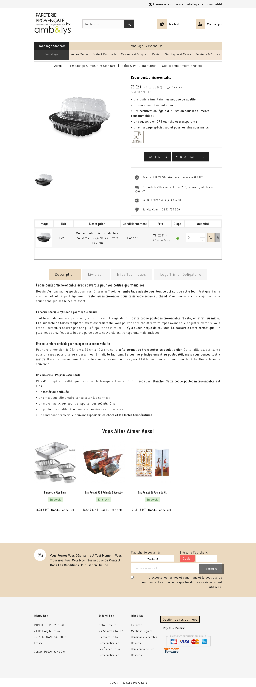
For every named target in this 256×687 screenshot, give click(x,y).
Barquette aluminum (55, 492)
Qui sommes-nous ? (111, 631)
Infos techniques (131, 274)
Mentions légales (142, 631)
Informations (41, 615)
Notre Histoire (107, 625)
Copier (187, 558)
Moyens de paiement (174, 628)
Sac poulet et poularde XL (152, 492)
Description (65, 274)
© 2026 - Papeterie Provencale (128, 682)
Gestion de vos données (180, 619)
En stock (177, 87)
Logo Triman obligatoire (180, 274)
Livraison (96, 274)
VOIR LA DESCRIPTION (190, 156)
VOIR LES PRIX (158, 156)
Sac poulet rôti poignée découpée (104, 492)
